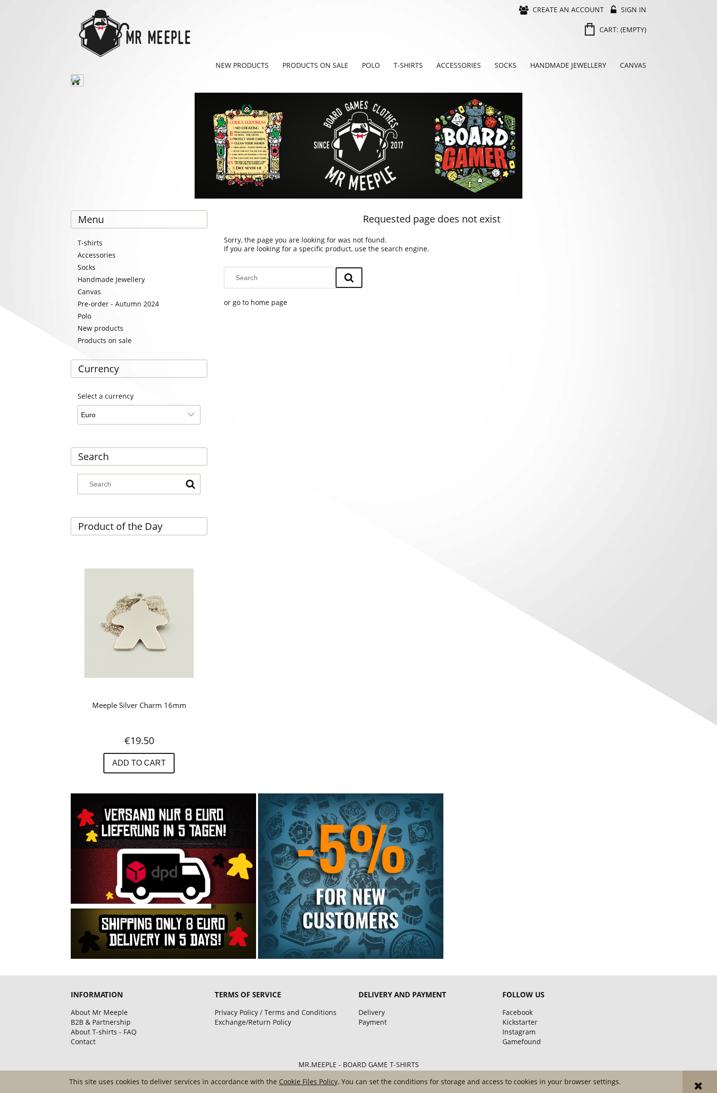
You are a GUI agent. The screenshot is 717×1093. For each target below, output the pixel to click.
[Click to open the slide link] (358, 146)
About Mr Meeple (99, 1012)
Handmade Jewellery (111, 279)
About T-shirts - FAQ (104, 1031)
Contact (83, 1041)
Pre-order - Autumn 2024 (118, 303)
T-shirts (90, 242)
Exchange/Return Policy (253, 1022)
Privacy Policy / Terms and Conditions (276, 1012)
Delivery (371, 1012)
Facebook (517, 1012)
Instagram (519, 1031)
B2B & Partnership (101, 1022)
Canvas (89, 291)
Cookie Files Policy (308, 1081)
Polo (84, 316)
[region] (358, 146)
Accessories (97, 255)
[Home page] (217, 33)
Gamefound (521, 1041)
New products (100, 328)
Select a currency (106, 396)
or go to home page (255, 302)
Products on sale (105, 340)
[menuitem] (242, 65)
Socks (87, 267)
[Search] (190, 484)
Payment (372, 1022)
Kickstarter (520, 1022)
